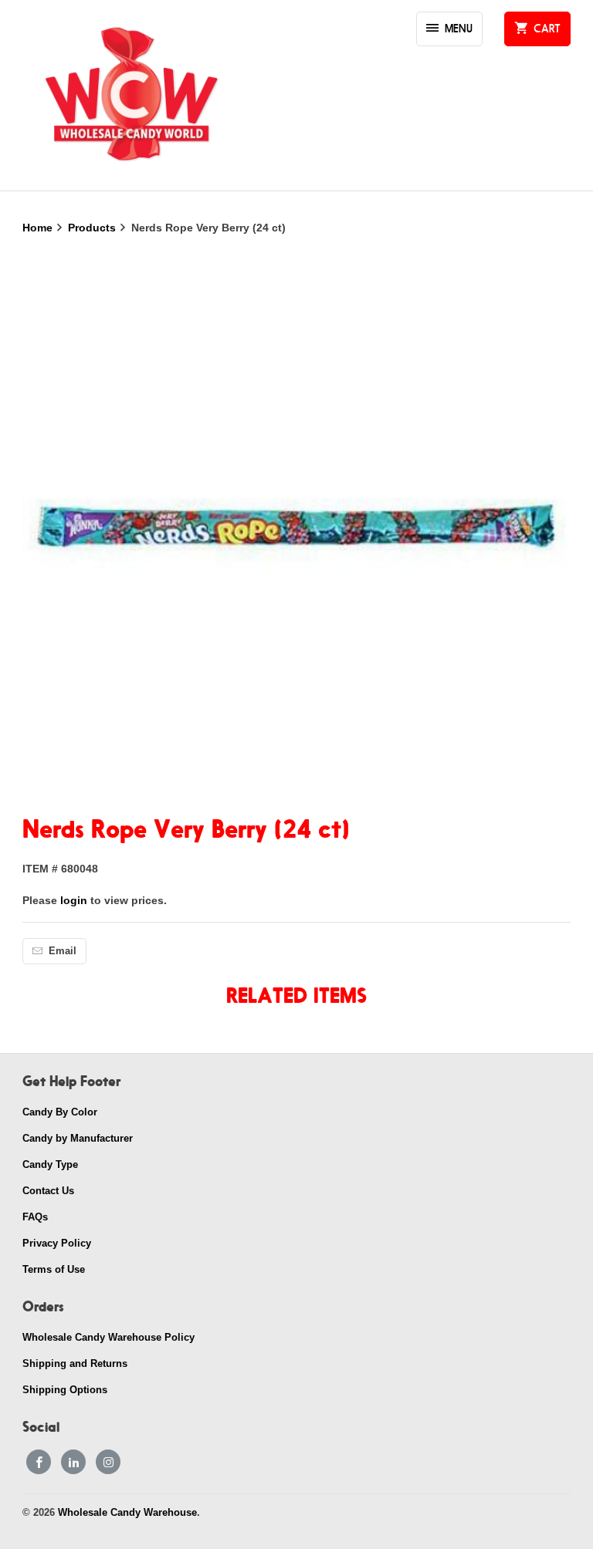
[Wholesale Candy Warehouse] (130, 95)
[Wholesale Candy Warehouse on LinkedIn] (73, 1461)
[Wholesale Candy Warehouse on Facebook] (38, 1461)
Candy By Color (59, 1112)
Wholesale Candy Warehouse (127, 1512)
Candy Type (50, 1164)
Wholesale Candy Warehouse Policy (108, 1337)
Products (93, 227)
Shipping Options (64, 1389)
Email (62, 951)
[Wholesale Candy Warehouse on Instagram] (108, 1461)
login (73, 900)
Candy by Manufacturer (77, 1138)
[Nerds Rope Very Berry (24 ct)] (296, 527)
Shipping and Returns (74, 1363)
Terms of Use (53, 1269)
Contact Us (48, 1190)
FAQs (35, 1217)
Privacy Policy (56, 1243)
